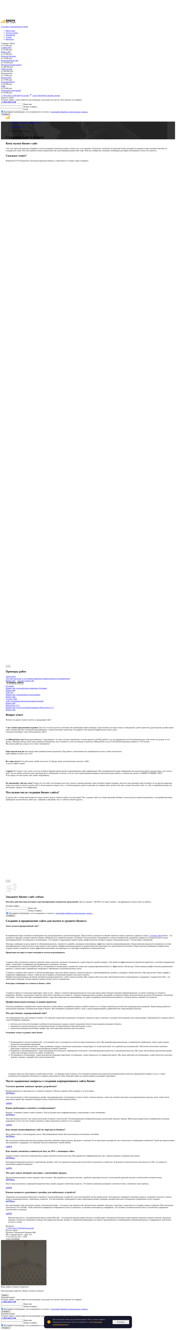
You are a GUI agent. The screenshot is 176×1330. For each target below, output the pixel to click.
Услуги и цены (12, 33)
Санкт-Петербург (39, 96)
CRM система (6, 69)
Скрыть (9, 1103)
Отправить (6, 114)
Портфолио (10, 35)
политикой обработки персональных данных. (69, 112)
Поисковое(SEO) (8, 82)
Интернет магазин (8, 56)
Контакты (10, 39)
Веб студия (10, 31)
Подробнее (10, 1093)
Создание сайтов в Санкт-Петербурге (26, 123)
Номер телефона (30, 107)
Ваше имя (28, 104)
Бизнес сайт (6, 52)
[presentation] (7, 666)
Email (26, 109)
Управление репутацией (11, 91)
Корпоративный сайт (9, 60)
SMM (3, 86)
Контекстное (6, 78)
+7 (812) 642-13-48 (8, 96)
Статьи (8, 37)
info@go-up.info (22, 96)
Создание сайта (155, 936)
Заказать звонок (53, 96)
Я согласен (121, 1322)
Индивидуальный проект (11, 65)
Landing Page (6, 48)
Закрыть (5, 1295)
